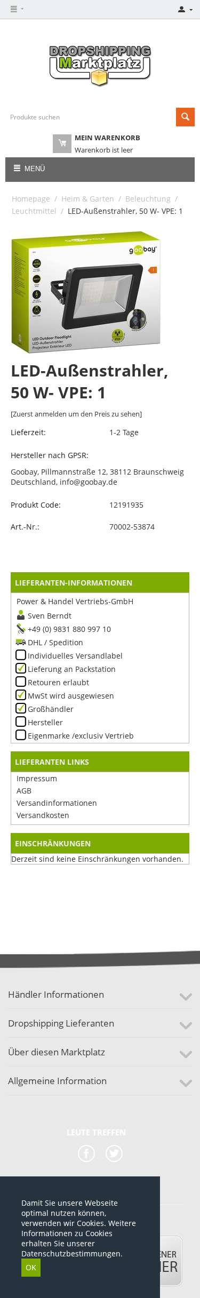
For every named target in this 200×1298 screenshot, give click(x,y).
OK (31, 1267)
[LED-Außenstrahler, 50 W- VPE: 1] (86, 292)
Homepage (31, 199)
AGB (24, 791)
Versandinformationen (57, 803)
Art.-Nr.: (25, 527)
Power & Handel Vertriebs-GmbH (75, 601)
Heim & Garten (87, 199)
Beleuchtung (148, 199)
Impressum (37, 778)
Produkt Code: (36, 505)
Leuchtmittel (34, 211)
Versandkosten (43, 815)
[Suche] (185, 117)
